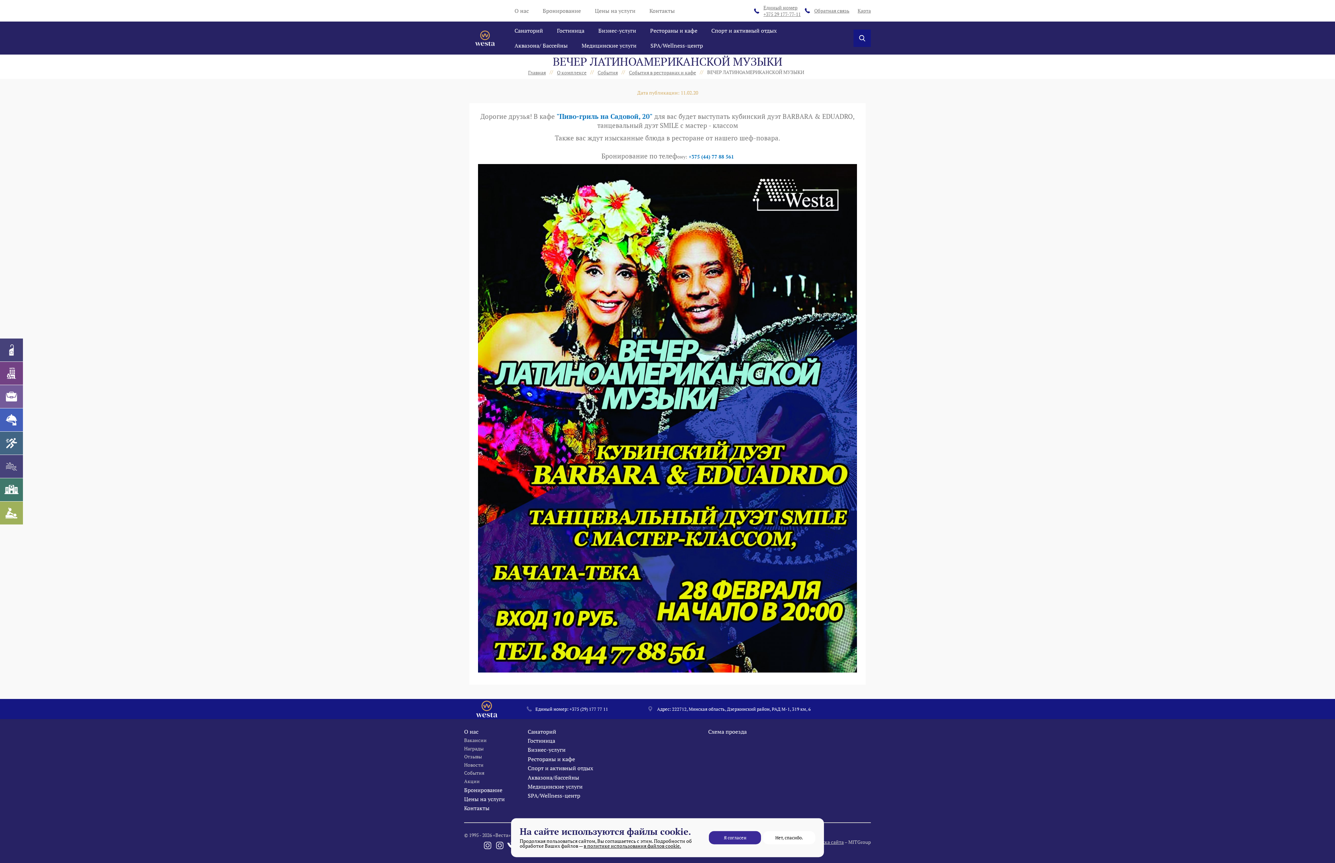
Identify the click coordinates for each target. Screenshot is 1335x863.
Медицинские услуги (609, 45)
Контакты (662, 11)
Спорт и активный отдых (744, 30)
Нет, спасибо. (789, 837)
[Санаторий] (11, 350)
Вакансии (475, 740)
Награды (474, 748)
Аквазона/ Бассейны (541, 45)
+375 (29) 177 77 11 (588, 709)
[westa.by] (485, 38)
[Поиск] (862, 38)
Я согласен (735, 837)
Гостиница (570, 30)
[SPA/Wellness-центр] (11, 513)
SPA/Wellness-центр (676, 45)
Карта (864, 10)
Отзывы (473, 756)
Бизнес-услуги (617, 30)
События (474, 773)
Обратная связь (831, 10)
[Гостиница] (11, 373)
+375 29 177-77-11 (782, 11)
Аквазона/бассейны (553, 777)
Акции (472, 781)
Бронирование (562, 11)
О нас (522, 11)
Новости (474, 765)
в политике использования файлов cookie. (632, 845)
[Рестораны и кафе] (11, 419)
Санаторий (529, 30)
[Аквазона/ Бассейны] (11, 466)
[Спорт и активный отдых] (11, 443)
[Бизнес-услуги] (11, 396)
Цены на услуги (615, 11)
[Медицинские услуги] (11, 489)
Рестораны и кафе (673, 30)
